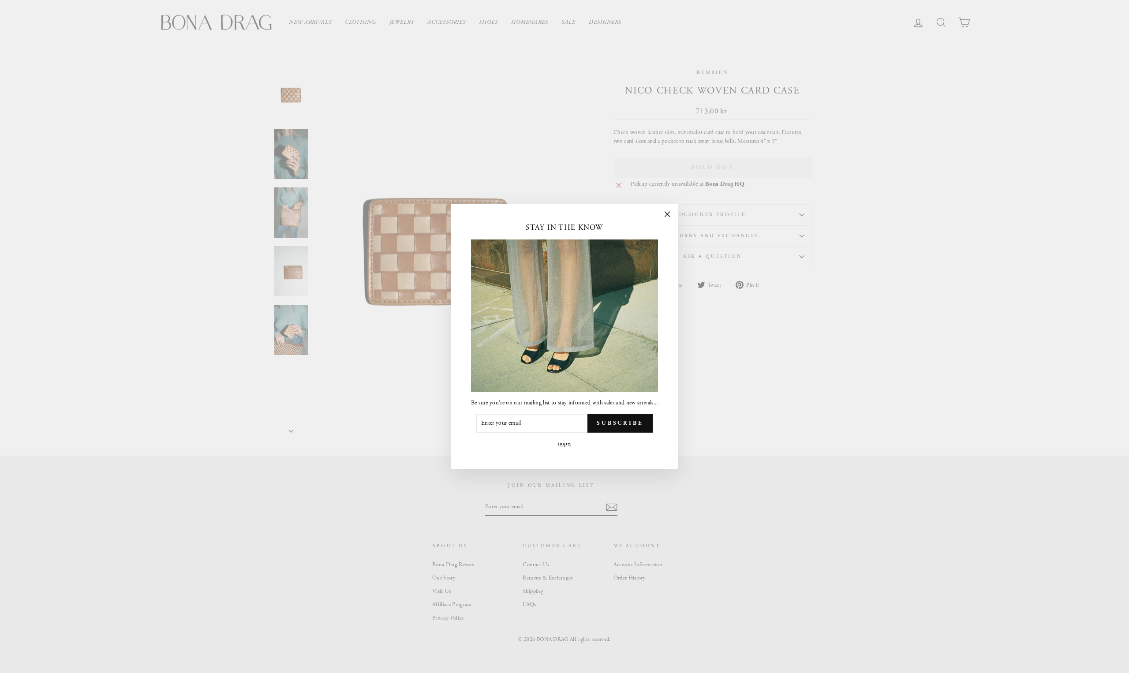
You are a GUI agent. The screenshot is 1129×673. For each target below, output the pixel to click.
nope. (565, 444)
